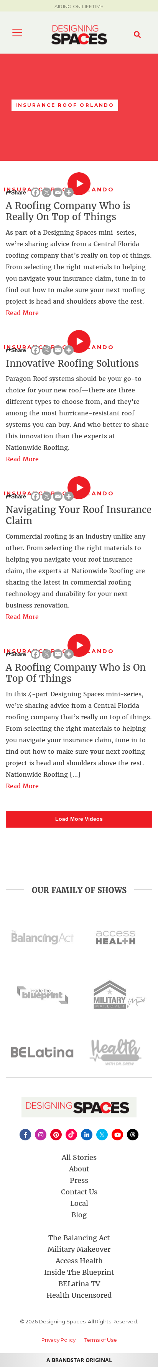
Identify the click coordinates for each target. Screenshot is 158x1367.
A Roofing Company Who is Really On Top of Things (68, 211)
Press (79, 1180)
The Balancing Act (79, 1237)
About (79, 1168)
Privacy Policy (58, 1340)
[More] (69, 192)
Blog (79, 1214)
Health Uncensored (79, 1295)
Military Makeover (79, 1249)
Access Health (79, 1260)
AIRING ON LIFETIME (79, 6)
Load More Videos (79, 819)
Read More (22, 313)
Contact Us (79, 1191)
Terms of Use (100, 1340)
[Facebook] (35, 192)
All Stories (79, 1157)
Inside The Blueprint (79, 1272)
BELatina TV (79, 1283)
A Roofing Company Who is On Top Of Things (76, 672)
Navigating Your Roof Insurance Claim (78, 515)
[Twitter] (46, 192)
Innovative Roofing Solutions (72, 363)
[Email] (58, 192)
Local (79, 1203)
